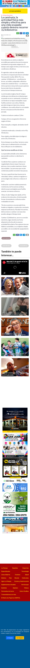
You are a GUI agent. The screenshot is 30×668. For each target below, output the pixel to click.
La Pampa (4, 568)
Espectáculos (5, 571)
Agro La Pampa (6, 581)
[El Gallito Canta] (6, 6)
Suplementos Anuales (8, 584)
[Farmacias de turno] (12, 6)
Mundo (16, 578)
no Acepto (20, 638)
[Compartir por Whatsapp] (17, 33)
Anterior (6, 245)
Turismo (17, 574)
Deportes (25, 568)
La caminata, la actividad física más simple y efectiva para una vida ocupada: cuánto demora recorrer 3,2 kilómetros (14, 23)
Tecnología (25, 571)
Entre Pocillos (24, 591)
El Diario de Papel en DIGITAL (10, 598)
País (10, 578)
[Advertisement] (15, 392)
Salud (27, 574)
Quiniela (4, 588)
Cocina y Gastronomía (21, 581)
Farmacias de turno (7, 591)
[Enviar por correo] (27, 36)
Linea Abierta (5, 574)
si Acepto (10, 638)
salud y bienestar (6, 238)
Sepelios (15, 568)
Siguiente (23, 245)
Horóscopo (25, 584)
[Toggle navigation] (28, 5)
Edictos (3, 578)
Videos (26, 588)
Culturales (25, 578)
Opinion (15, 588)
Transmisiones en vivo (8, 594)
